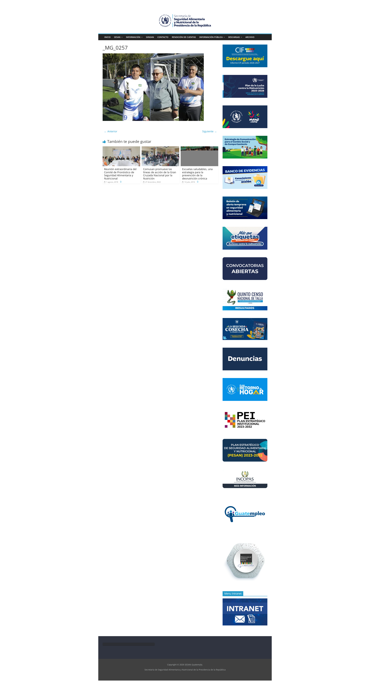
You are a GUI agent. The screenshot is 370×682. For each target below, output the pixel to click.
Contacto (162, 37)
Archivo (249, 37)
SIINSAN (150, 37)
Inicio (107, 37)
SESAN (117, 37)
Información (133, 37)
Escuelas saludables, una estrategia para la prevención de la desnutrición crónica (197, 173)
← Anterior (110, 131)
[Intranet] (245, 600)
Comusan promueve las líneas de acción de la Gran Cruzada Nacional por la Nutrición (159, 173)
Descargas (234, 37)
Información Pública (211, 37)
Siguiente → (209, 131)
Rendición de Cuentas (184, 37)
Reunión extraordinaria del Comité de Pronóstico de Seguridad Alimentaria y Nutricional (120, 173)
